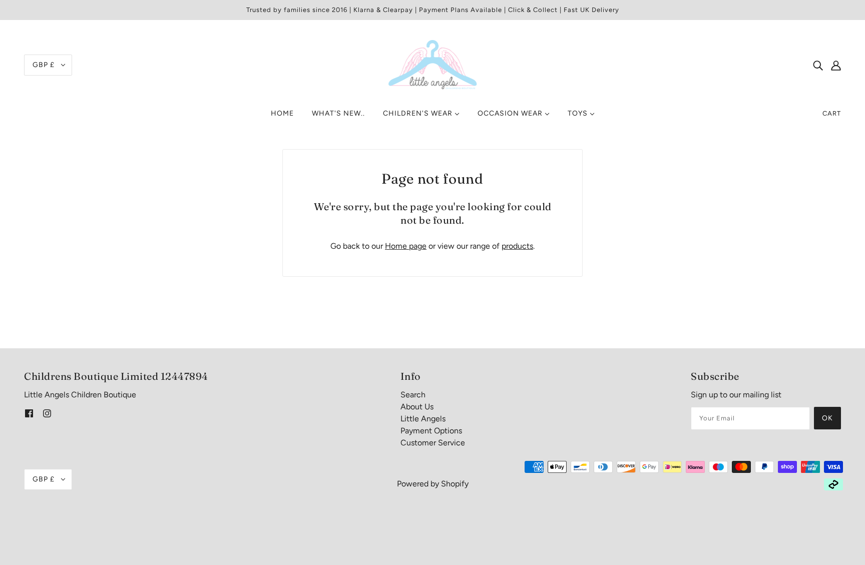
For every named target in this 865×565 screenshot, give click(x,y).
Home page (405, 246)
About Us (417, 406)
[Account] (836, 65)
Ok (827, 418)
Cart (831, 113)
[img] (818, 65)
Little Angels (423, 418)
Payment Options (431, 430)
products (517, 246)
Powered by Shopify (433, 483)
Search (412, 394)
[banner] (432, 64)
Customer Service (432, 442)
